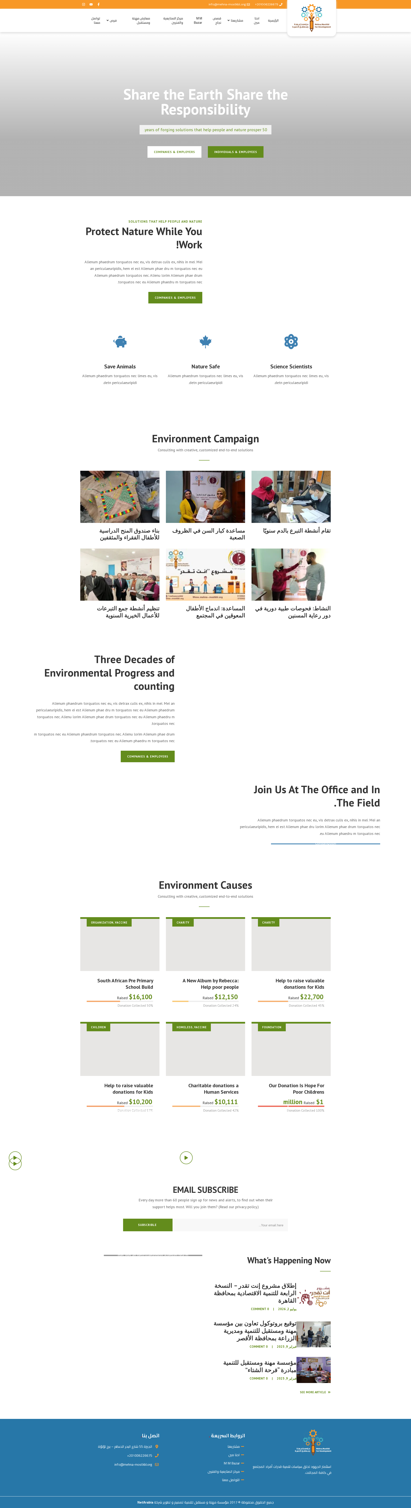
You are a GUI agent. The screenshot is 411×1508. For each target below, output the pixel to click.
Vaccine (121, 922)
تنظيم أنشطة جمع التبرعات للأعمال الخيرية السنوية (128, 612)
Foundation (271, 1027)
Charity (268, 922)
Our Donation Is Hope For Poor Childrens (296, 1088)
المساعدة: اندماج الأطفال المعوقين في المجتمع (215, 612)
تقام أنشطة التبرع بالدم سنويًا (297, 530)
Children (98, 1027)
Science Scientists (291, 366)
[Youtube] (91, 4)
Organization (102, 922)
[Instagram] (83, 4)
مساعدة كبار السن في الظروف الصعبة (208, 534)
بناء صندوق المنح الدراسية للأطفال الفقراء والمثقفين (129, 534)
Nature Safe (205, 366)
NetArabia (145, 1502)
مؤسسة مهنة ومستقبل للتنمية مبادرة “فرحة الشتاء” (259, 1366)
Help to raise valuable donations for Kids (300, 983)
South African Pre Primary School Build (125, 983)
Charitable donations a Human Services (213, 1088)
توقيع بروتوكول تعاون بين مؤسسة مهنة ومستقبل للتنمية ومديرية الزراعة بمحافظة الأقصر (255, 1330)
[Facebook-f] (98, 4)
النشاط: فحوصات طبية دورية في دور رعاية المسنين (293, 612)
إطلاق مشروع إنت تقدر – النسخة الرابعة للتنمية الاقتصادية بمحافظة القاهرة (255, 1292)
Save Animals (120, 366)
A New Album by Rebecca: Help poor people (211, 983)
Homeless (185, 1027)
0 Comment (260, 1309)
